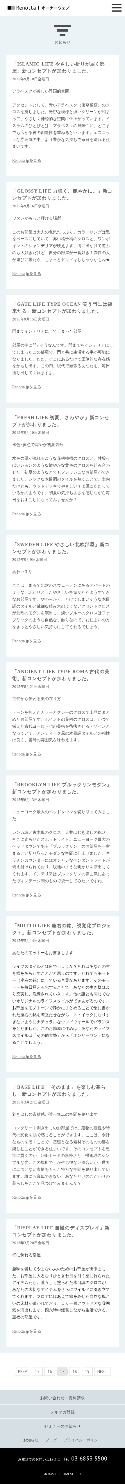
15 (37, 1371)
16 (49, 1371)
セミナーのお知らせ (62, 1426)
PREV (22, 1371)
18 (74, 1371)
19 (87, 1371)
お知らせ (30, 1440)
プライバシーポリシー (82, 1440)
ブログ (51, 1440)
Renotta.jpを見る (26, 160)
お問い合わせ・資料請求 (62, 1398)
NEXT (102, 1371)
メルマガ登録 (62, 1412)
